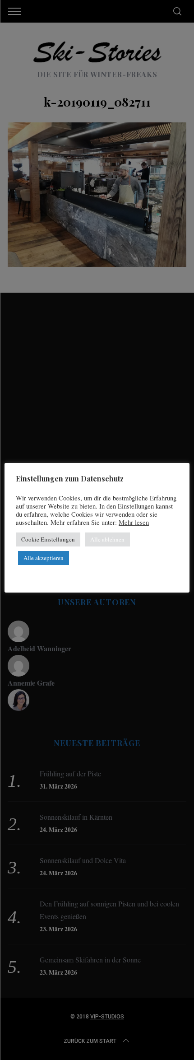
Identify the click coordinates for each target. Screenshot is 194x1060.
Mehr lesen (134, 522)
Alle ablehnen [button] (107, 539)
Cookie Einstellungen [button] (48, 539)
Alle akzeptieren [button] (43, 558)
